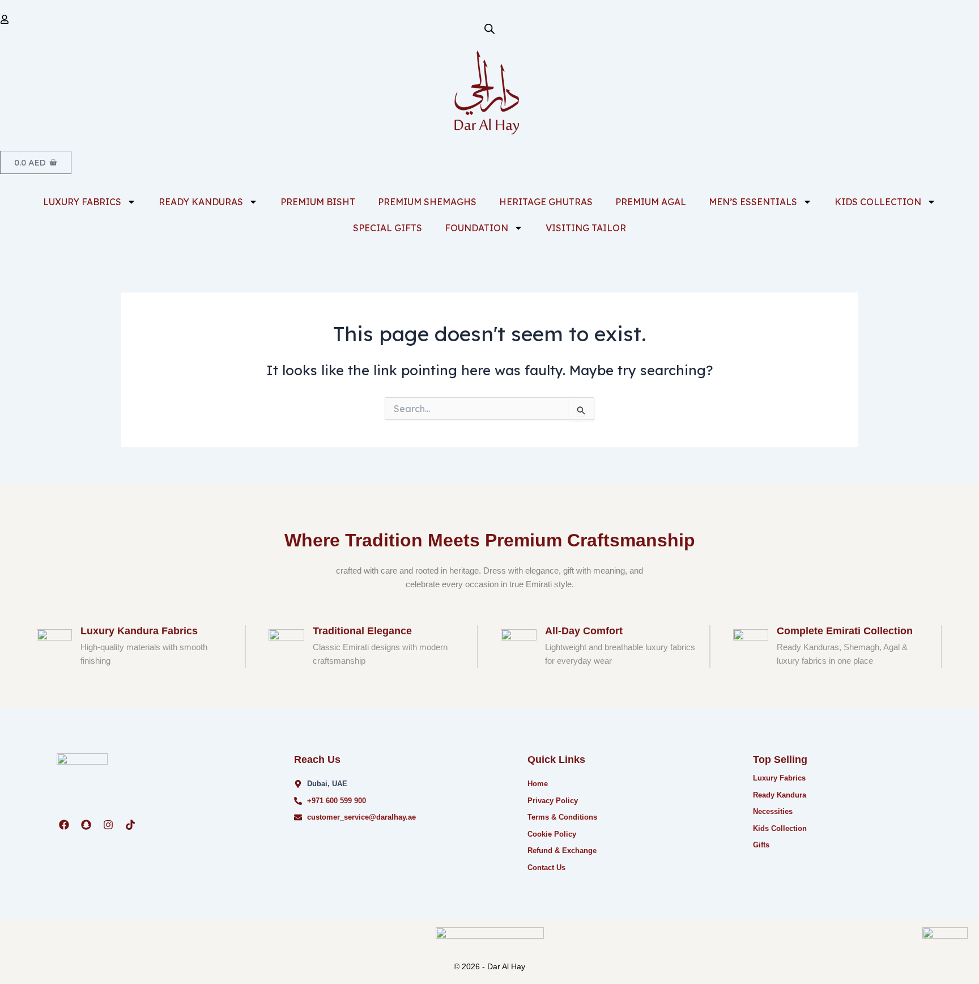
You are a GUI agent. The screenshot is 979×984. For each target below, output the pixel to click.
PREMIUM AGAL (650, 201)
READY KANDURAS (201, 201)
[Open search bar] (489, 28)
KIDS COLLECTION (878, 201)
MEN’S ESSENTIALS (753, 201)
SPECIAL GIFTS (387, 228)
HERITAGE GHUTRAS (546, 201)
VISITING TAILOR (586, 228)
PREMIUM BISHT (317, 201)
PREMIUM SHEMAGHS (427, 201)
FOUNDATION (476, 228)
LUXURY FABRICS (82, 201)
